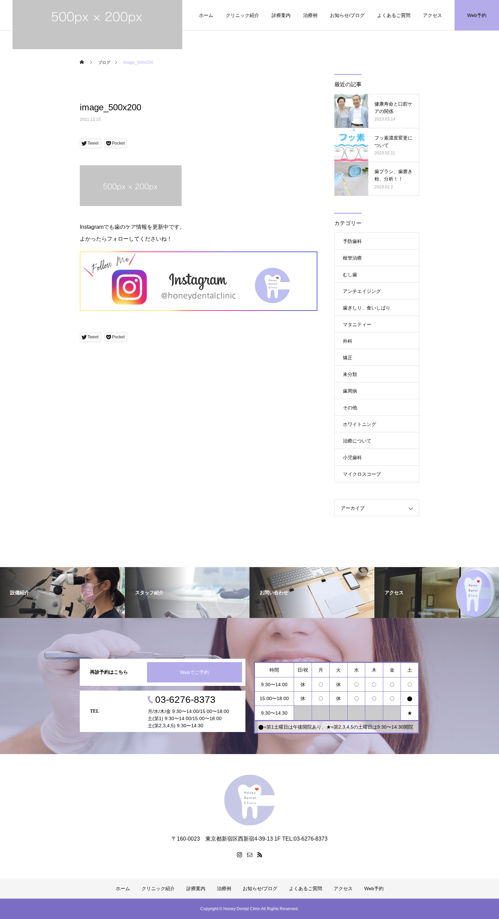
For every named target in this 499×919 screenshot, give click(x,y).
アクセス (432, 15)
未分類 (350, 374)
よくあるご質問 (393, 15)
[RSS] (259, 854)
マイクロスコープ (362, 474)
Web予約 (476, 15)
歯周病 (350, 391)
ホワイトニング (359, 424)
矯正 (347, 357)
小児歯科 (352, 457)
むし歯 (350, 274)
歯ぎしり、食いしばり (366, 308)
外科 (347, 341)
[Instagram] (239, 854)
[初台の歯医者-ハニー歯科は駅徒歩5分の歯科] (249, 800)
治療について (357, 441)
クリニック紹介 (242, 15)
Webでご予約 (194, 672)
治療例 (310, 15)
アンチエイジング (362, 291)
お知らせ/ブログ (347, 15)
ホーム (206, 15)
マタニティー (357, 324)
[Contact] (249, 854)
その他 (350, 407)
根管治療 (352, 258)
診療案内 (281, 15)
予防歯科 (352, 241)
